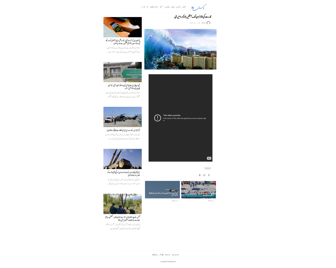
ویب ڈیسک (203, 23)
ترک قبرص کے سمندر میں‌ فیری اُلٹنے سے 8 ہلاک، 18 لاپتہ (123, 130)
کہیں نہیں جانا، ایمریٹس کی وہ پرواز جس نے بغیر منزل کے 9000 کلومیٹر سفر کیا (163, 194)
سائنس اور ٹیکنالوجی (154, 7)
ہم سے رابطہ (167, 255)
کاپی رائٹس (161, 255)
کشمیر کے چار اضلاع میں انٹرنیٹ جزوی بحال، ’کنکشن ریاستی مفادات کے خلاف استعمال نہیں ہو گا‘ (122, 219)
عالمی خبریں (167, 7)
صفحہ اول (184, 7)
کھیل (161, 7)
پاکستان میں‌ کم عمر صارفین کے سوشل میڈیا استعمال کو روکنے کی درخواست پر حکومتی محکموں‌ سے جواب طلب (123, 42)
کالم (144, 7)
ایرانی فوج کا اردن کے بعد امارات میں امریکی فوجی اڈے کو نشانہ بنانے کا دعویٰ (123, 174)
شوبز (147, 7)
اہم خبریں (178, 7)
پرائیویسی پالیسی (155, 255)
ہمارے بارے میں (175, 255)
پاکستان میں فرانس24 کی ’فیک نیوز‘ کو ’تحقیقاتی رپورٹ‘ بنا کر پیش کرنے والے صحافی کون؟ (199, 194)
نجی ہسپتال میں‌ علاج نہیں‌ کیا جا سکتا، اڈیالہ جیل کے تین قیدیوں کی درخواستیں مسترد (124, 87)
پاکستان (172, 7)
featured (207, 168)
